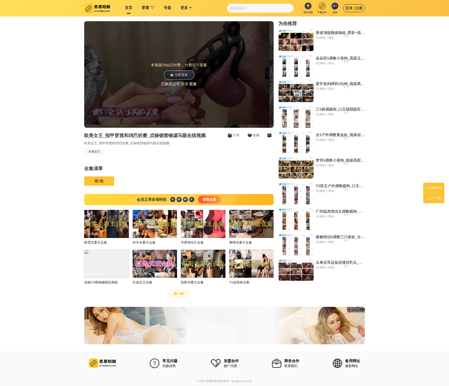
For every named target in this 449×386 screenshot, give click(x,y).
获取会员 (209, 199)
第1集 (99, 181)
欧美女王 (94, 151)
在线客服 (435, 187)
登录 (184, 84)
